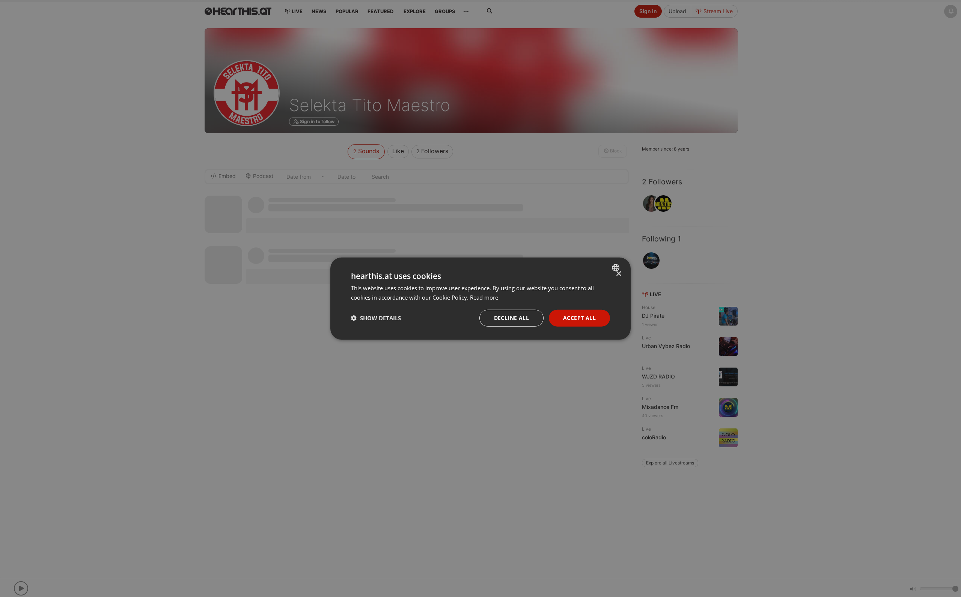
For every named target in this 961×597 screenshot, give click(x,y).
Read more (484, 297)
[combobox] (616, 267)
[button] (376, 318)
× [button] (618, 274)
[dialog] (480, 299)
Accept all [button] (579, 317)
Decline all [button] (511, 317)
